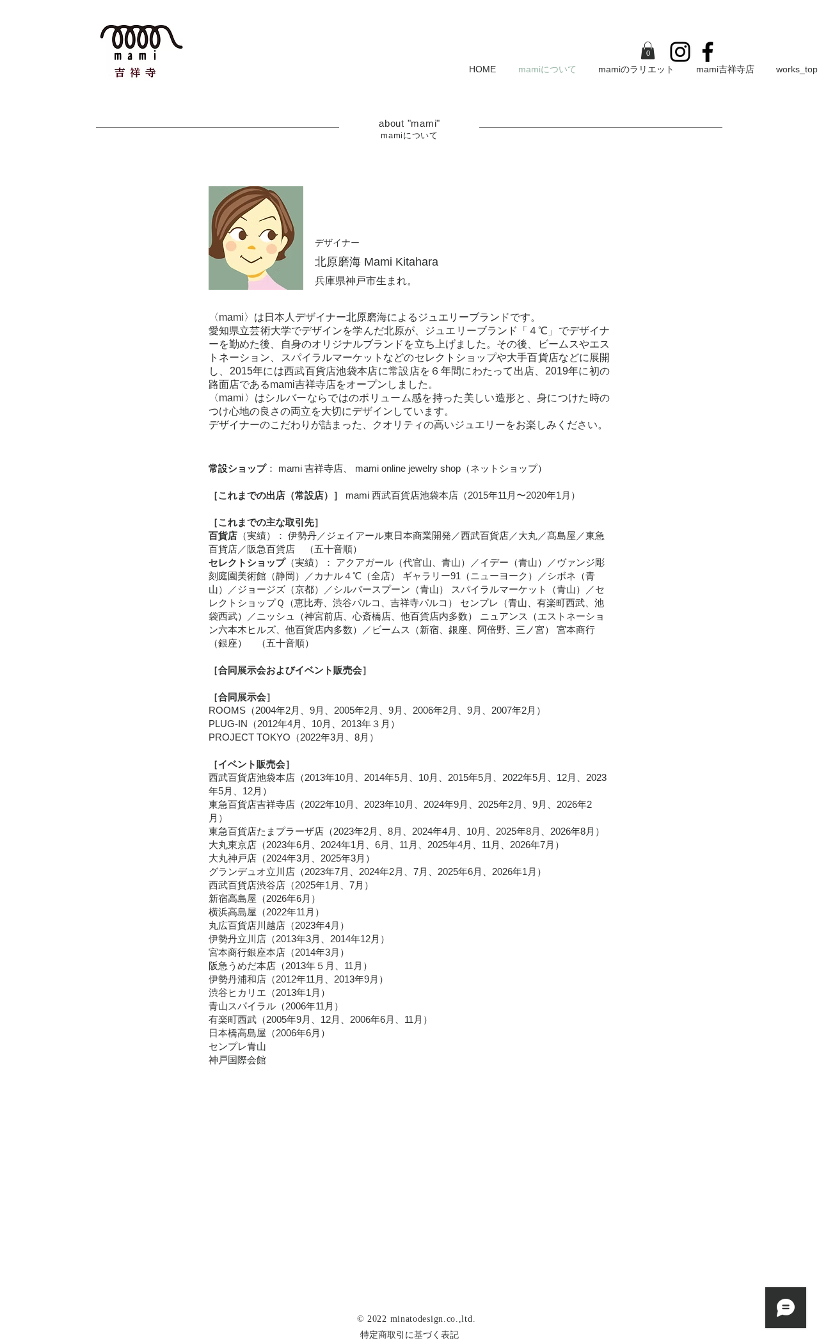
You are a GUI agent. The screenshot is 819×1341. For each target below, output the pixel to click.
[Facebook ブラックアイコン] (707, 51)
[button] (647, 50)
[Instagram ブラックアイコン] (680, 51)
